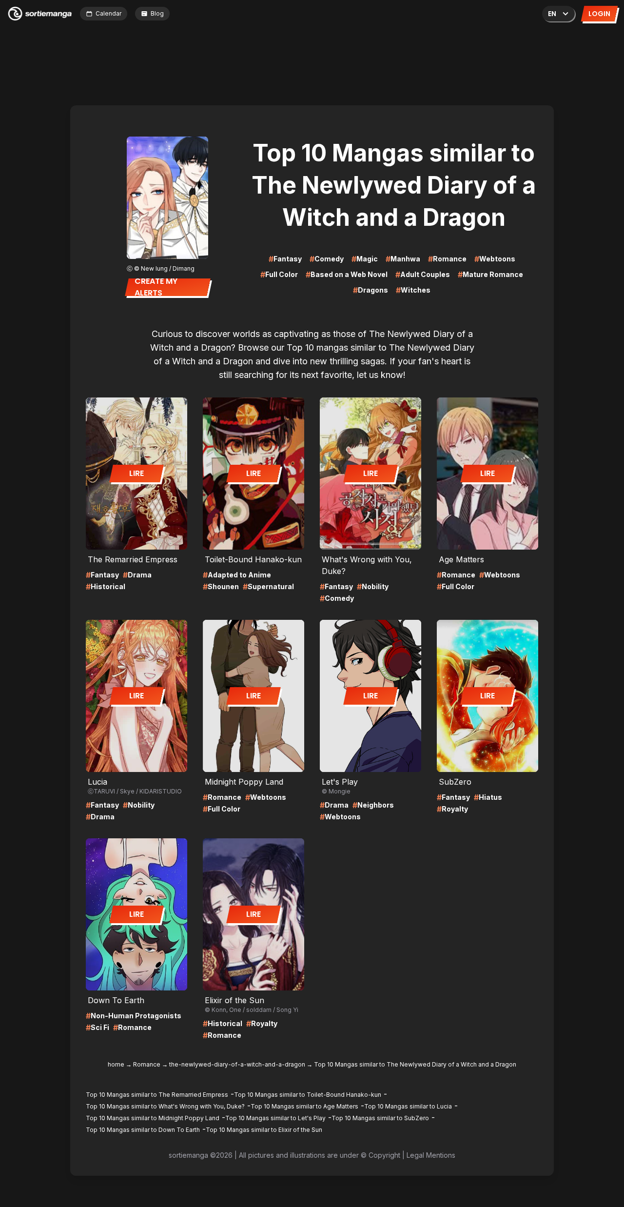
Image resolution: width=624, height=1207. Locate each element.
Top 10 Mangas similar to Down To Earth (143, 1129)
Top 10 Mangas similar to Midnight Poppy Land (152, 1118)
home (116, 1064)
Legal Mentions (431, 1155)
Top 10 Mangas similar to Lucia (408, 1106)
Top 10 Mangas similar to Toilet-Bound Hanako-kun (307, 1094)
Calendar (108, 13)
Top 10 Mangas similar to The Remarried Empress (157, 1094)
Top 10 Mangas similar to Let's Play (275, 1118)
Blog (157, 13)
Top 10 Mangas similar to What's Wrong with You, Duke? (165, 1106)
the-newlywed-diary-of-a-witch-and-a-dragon (237, 1064)
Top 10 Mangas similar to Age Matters (304, 1106)
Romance (146, 1064)
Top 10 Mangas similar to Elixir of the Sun (264, 1129)
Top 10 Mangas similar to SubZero (380, 1118)
